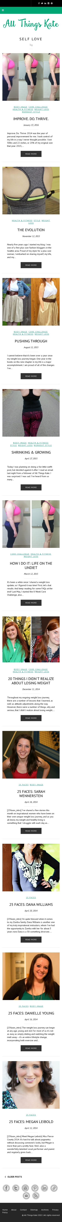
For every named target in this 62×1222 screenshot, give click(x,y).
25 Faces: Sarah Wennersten (31, 793)
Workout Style (31, 112)
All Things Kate (30, 1215)
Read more (31, 154)
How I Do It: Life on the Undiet (31, 565)
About (13, 1210)
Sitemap (34, 1210)
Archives (45, 1210)
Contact (23, 1210)
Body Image (20, 107)
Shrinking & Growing (31, 452)
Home (5, 1210)
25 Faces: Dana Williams (31, 904)
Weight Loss (41, 109)
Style (37, 220)
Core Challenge (38, 107)
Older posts (14, 1176)
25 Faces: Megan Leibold (31, 1121)
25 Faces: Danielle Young (31, 1013)
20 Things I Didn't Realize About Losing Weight (31, 680)
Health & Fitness (23, 109)
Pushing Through (31, 341)
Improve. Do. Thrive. (31, 118)
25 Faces (24, 785)
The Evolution (31, 229)
